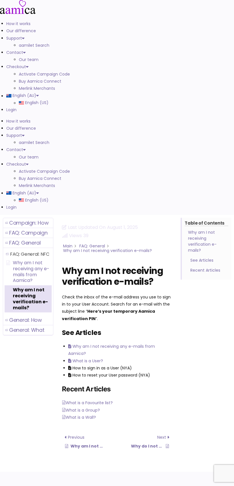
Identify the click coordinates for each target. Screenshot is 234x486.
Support (14, 38)
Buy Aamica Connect (40, 81)
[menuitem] (96, 95)
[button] (28, 223)
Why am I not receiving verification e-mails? (202, 241)
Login (11, 110)
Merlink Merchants (37, 88)
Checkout (16, 67)
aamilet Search (34, 45)
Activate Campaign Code (44, 74)
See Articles (201, 260)
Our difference (21, 31)
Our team (29, 59)
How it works (18, 24)
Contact (14, 52)
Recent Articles (205, 270)
